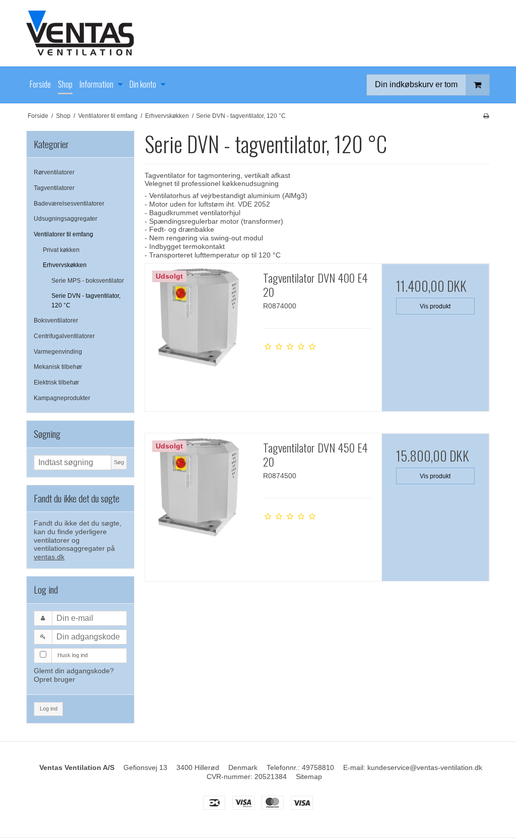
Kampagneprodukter (62, 398)
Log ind (48, 708)
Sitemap (309, 776)
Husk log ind (72, 655)
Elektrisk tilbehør (56, 382)
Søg (119, 462)
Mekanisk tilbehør (58, 366)
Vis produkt (435, 306)
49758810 (318, 767)
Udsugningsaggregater (65, 218)
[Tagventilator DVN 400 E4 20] (199, 317)
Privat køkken (61, 249)
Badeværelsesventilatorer (69, 203)
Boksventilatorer (56, 320)
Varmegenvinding (58, 351)
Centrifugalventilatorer (64, 336)
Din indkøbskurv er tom (416, 84)
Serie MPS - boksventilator (87, 280)
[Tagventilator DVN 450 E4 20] (199, 487)
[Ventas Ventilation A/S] (258, 33)
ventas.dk (49, 557)
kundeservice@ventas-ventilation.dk (424, 767)
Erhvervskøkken (65, 265)
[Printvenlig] (486, 115)
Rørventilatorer (54, 172)
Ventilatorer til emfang (63, 234)
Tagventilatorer (54, 187)
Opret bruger (54, 679)
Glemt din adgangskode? (74, 671)
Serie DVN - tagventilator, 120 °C (85, 300)
